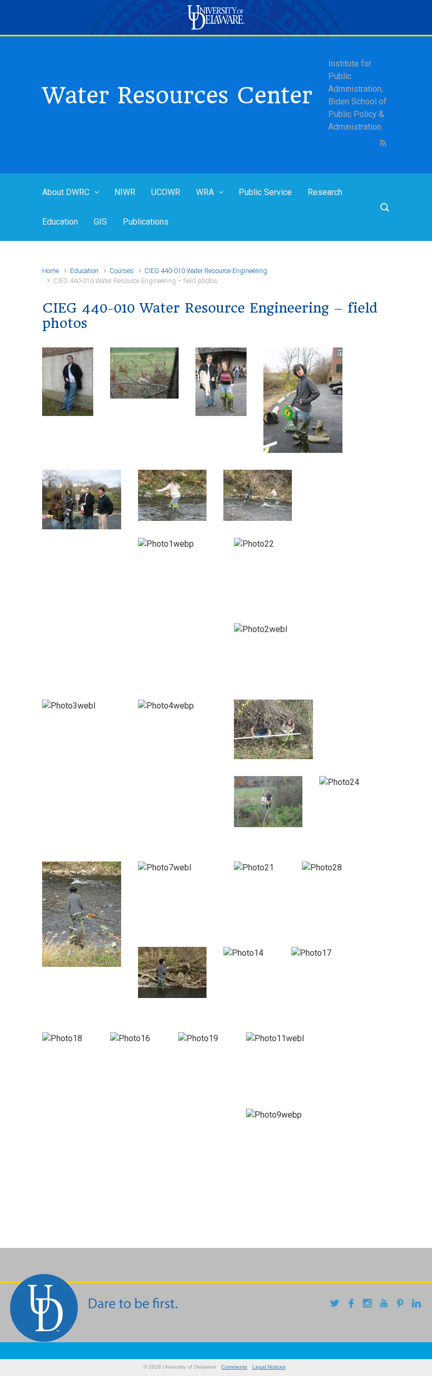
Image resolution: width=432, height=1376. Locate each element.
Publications (146, 222)
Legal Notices (269, 1367)
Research (325, 192)
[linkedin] (418, 1304)
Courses (122, 271)
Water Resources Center (177, 95)
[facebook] (353, 1304)
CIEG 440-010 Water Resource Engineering (205, 271)
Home (50, 271)
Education (60, 222)
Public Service (265, 192)
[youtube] (385, 1304)
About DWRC (66, 192)
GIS (100, 222)
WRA (205, 192)
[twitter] (336, 1304)
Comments (234, 1367)
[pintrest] (402, 1304)
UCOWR (165, 192)
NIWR (124, 192)
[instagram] (369, 1304)
